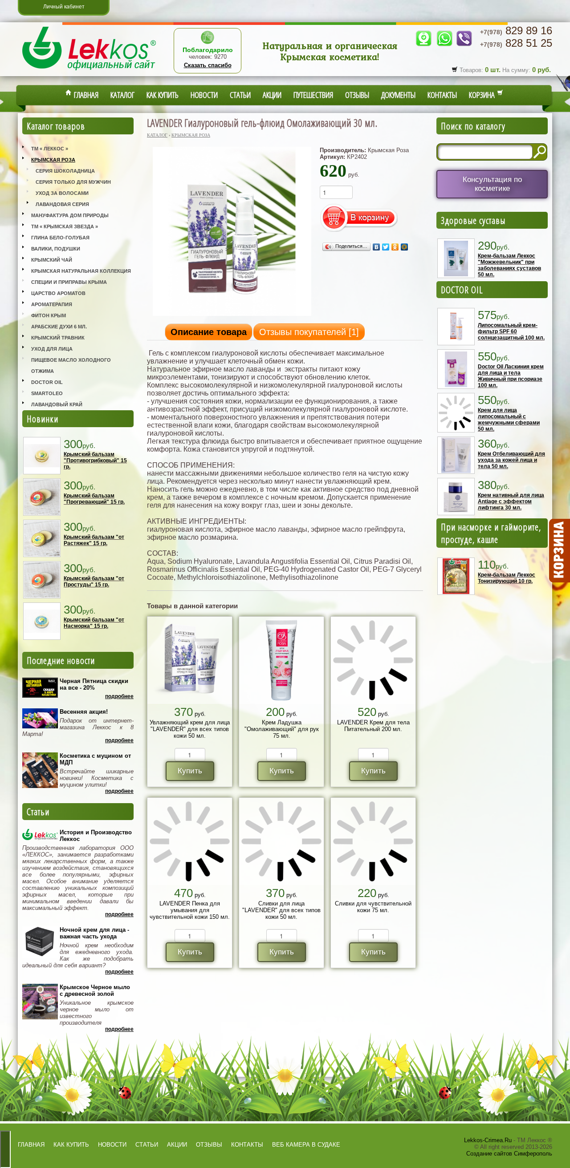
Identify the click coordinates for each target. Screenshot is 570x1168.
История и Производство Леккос (96, 835)
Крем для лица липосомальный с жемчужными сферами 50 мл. (509, 419)
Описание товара (209, 332)
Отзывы (357, 95)
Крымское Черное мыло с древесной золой (95, 990)
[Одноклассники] (395, 247)
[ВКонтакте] (376, 247)
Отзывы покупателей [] (309, 332)
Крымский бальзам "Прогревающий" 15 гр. (94, 499)
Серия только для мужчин (73, 182)
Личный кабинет (64, 7)
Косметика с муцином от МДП (95, 759)
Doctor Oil (47, 382)
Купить (190, 771)
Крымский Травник (58, 337)
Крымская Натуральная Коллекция (81, 271)
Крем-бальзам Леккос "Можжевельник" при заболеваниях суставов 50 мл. (509, 265)
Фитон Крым (48, 315)
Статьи (240, 95)
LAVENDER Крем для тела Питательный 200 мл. (373, 725)
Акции (272, 95)
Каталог (122, 95)
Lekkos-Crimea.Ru (488, 1140)
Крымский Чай (51, 260)
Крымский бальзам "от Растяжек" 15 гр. (94, 540)
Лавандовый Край (56, 404)
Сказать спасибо (208, 65)
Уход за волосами (62, 193)
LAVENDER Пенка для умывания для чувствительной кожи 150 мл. (190, 910)
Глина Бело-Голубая (60, 237)
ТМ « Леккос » (49, 148)
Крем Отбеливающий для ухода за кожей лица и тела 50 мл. (511, 460)
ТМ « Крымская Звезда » (64, 226)
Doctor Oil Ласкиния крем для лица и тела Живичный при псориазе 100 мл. (511, 376)
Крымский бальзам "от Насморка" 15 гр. (94, 623)
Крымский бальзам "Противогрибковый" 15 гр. (95, 460)
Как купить (163, 95)
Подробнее (119, 696)
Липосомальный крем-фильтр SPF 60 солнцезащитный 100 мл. (511, 331)
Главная (85, 95)
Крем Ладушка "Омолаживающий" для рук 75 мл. (281, 729)
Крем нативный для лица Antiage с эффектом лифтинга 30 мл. (511, 501)
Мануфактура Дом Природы (70, 215)
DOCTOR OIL (462, 289)
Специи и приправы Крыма (69, 282)
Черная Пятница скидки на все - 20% (94, 684)
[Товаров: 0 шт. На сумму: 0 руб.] (559, 550)
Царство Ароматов (58, 293)
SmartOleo (47, 393)
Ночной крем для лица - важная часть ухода (94, 933)
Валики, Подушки (55, 248)
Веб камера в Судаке (306, 1144)
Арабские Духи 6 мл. (59, 326)
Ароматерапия (51, 304)
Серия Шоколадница (65, 171)
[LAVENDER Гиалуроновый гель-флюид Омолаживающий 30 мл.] (232, 315)
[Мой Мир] (404, 247)
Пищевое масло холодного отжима (71, 365)
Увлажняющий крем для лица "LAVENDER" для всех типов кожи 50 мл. (190, 729)
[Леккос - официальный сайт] (89, 71)
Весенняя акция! (84, 711)
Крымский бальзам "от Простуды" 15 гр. (94, 581)
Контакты (442, 95)
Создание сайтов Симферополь (509, 1153)
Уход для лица (52, 349)
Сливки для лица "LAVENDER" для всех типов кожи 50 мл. (281, 910)
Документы (398, 95)
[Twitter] (386, 247)
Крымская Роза (53, 159)
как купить (71, 1144)
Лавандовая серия (62, 204)
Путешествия (313, 95)
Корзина (483, 95)
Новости (204, 95)
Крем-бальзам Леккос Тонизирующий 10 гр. (506, 578)
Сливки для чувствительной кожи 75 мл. (373, 906)
